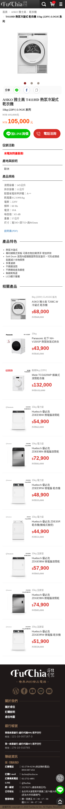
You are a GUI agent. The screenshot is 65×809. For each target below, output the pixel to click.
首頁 (5, 12)
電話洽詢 (50, 133)
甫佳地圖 (10, 717)
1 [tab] (25, 83)
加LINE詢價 (19, 134)
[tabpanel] (32, 53)
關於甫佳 (10, 707)
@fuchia (26, 783)
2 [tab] (31, 83)
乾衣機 (33, 12)
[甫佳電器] (14, 2)
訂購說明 (10, 712)
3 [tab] (38, 83)
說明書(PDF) (11, 231)
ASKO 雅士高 (18, 12)
